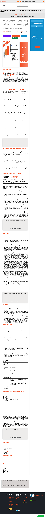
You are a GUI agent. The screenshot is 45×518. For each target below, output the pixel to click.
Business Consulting (18, 500)
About (7, 494)
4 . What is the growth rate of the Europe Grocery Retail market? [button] (13, 485)
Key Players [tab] (15, 37)
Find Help (10, 494)
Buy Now (37, 47)
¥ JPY (39, 23)
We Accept (18, 508)
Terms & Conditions (11, 506)
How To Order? (11, 496)
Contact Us (25, 499)
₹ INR (42, 23)
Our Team (25, 497)
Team (34, 27)
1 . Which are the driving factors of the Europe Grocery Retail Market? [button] (14, 480)
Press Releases (12, 10)
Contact (24, 494)
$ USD (33, 23)
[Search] (27, 5)
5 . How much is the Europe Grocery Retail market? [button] (11, 487)
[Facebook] (34, 5)
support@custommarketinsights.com (28, 1)
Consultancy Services (33, 10)
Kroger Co (8, 155)
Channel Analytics (17, 503)
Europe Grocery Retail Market (9, 392)
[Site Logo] (7, 6)
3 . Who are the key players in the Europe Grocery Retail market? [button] (13, 483)
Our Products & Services (18, 495)
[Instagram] (41, 5)
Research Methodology (24, 10)
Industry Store (5, 10)
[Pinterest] (37, 5)
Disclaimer (11, 500)
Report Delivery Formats (11, 498)
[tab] (15, 480)
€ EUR (36, 23)
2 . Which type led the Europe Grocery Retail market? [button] (11, 482)
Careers (24, 500)
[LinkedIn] (34, 7)
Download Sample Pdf (24, 62)
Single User (34, 26)
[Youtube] (39, 5)
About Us (39, 10)
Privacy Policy (11, 502)
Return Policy (11, 504)
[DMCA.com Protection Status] (36, 500)
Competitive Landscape (35, 34)
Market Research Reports (17, 505)
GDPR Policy (11, 501)
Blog (17, 10)
